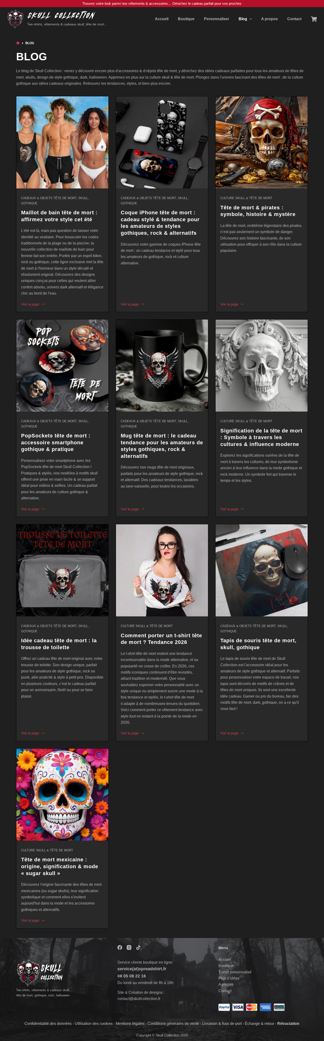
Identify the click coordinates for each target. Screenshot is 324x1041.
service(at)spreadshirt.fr (141, 968)
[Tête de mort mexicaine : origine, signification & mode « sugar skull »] (62, 795)
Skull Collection (61, 15)
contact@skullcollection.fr (138, 999)
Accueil (161, 19)
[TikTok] (138, 947)
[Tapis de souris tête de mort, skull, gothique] (262, 570)
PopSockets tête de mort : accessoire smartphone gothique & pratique (55, 442)
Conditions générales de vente (173, 1024)
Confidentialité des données (48, 1024)
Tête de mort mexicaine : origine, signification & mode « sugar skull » (59, 866)
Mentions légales (130, 1024)
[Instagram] (129, 947)
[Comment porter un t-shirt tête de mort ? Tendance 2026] (162, 570)
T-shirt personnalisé (235, 972)
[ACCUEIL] (18, 43)
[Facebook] (119, 947)
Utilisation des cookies (94, 1024)
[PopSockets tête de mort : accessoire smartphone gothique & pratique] (62, 365)
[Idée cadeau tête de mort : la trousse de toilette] (62, 570)
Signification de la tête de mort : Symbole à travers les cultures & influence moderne (261, 437)
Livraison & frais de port (222, 1024)
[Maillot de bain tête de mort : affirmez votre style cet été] (62, 142)
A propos (269, 19)
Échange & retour (259, 1024)
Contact (294, 19)
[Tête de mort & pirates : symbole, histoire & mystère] (262, 142)
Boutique (186, 19)
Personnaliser (216, 19)
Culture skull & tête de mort (246, 198)
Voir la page (30, 303)
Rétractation (288, 1024)
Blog (243, 19)
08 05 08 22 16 (131, 976)
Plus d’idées (228, 978)
